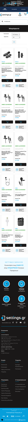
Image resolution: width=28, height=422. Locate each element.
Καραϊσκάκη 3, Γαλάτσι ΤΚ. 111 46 (9, 336)
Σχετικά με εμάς (5, 388)
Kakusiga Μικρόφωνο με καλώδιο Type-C (20, 195)
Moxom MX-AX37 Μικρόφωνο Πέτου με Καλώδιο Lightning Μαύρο (20, 111)
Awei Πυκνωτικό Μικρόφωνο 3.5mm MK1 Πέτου (6, 195)
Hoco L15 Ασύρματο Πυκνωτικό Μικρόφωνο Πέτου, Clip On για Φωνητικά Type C (7, 70)
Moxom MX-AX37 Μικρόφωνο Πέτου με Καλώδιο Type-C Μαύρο (7, 153)
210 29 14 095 (7, 345)
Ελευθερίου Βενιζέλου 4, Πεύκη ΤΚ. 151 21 (10, 340)
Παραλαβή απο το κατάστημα (8, 85)
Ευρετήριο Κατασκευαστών (19, 365)
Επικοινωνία (4, 364)
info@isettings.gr (5, 353)
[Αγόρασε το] (7, 80)
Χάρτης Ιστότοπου (5, 369)
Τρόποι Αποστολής (6, 393)
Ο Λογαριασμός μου (20, 384)
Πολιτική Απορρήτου (6, 395)
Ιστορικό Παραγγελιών (20, 386)
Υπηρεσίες (3, 371)
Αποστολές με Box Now (7, 400)
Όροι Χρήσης (4, 398)
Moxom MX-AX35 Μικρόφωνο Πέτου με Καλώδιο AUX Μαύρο (7, 111)
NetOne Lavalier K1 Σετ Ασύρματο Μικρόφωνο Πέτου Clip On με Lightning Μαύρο (20, 153)
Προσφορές (18, 368)
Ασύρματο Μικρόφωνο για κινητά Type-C (19, 236)
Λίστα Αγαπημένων (19, 389)
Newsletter (17, 391)
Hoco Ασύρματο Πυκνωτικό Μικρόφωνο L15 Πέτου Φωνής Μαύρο (20, 70)
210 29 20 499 (7, 338)
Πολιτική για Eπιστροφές (4, 385)
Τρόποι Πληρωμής (5, 390)
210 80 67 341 (7, 341)
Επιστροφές (4, 367)
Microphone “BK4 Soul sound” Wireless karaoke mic (7, 236)
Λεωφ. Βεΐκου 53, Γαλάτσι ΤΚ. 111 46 (9, 343)
